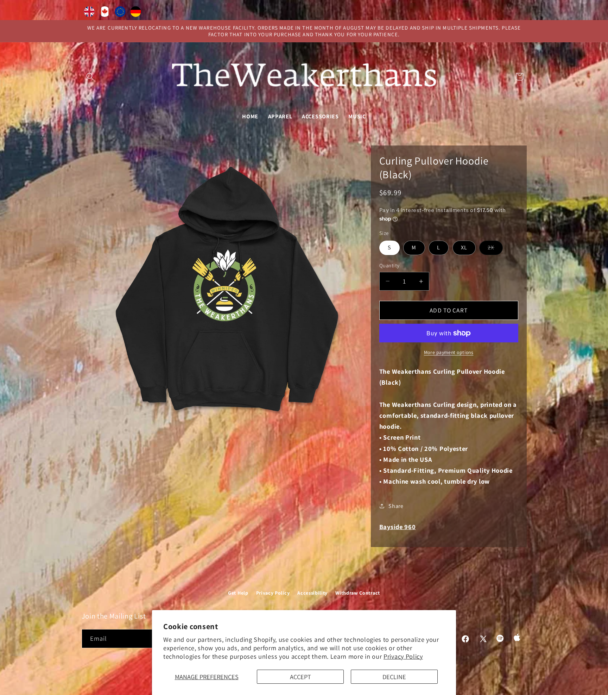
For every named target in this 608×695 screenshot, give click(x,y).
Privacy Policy (403, 656)
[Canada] (105, 13)
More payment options (449, 352)
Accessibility (312, 593)
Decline (394, 676)
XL (464, 247)
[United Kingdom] (89, 13)
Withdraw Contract (357, 593)
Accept (300, 676)
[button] (91, 77)
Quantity (389, 265)
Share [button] (395, 506)
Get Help (238, 593)
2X (495, 249)
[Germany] (136, 13)
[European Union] (120, 13)
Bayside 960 (397, 526)
